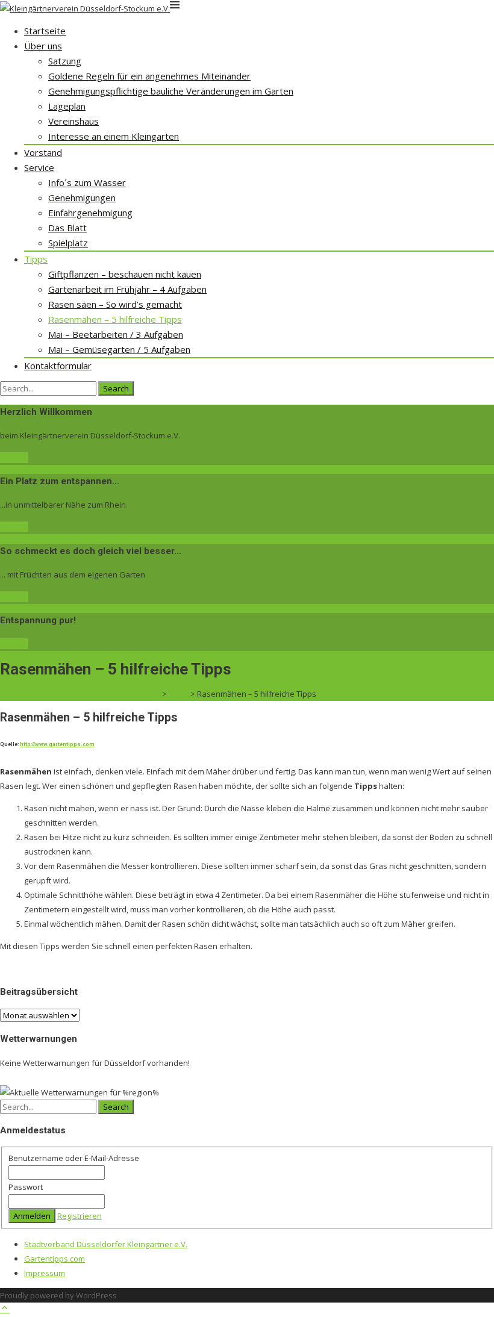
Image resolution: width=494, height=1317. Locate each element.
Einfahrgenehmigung (90, 213)
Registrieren (79, 1215)
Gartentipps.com (54, 1258)
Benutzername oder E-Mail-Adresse (73, 1158)
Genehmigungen (82, 197)
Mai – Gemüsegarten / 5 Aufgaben (119, 349)
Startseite (45, 31)
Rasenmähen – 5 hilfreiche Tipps (115, 319)
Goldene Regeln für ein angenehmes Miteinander (149, 76)
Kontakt (14, 457)
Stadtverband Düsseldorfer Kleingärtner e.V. (105, 1244)
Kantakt (14, 596)
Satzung (64, 61)
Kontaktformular (58, 366)
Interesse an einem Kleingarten (113, 136)
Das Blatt (67, 228)
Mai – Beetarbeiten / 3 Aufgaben (115, 334)
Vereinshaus (73, 121)
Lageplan (67, 106)
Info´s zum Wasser (87, 182)
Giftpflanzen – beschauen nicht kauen (124, 274)
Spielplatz (68, 243)
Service (39, 167)
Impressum (44, 1273)
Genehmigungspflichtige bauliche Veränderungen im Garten (170, 91)
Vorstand (43, 152)
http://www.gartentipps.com (57, 744)
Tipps (36, 259)
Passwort (25, 1187)
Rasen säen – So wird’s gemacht (115, 304)
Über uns (43, 46)
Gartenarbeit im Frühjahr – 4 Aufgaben (127, 289)
